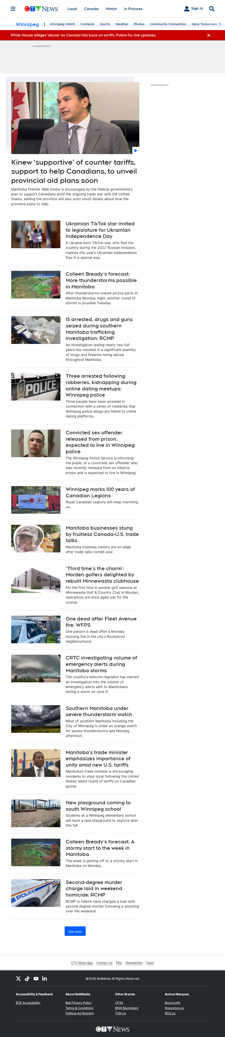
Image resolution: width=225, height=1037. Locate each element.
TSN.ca (120, 1013)
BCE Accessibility (28, 1003)
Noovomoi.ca (174, 1008)
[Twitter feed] (18, 978)
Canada (91, 9)
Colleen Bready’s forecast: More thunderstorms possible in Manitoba (101, 280)
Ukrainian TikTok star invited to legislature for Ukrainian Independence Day (100, 230)
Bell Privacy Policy (78, 1003)
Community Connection (168, 24)
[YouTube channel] (36, 978)
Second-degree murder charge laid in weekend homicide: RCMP (94, 888)
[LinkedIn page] (44, 978)
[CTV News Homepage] (41, 8)
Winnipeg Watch (62, 24)
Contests (87, 24)
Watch (111, 9)
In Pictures (133, 9)
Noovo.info (172, 1003)
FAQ (119, 963)
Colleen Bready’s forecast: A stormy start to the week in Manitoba (100, 848)
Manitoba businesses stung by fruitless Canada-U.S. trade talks (102, 534)
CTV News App (82, 963)
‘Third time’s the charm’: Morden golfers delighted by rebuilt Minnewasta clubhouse (102, 575)
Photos (139, 24)
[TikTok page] (27, 978)
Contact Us (104, 963)
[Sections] (13, 8)
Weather (122, 24)
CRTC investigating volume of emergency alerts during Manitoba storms (101, 664)
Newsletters (134, 963)
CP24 (119, 1003)
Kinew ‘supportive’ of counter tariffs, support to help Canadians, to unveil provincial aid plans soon (74, 171)
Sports (105, 24)
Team (150, 963)
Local (72, 9)
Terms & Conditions (79, 1008)
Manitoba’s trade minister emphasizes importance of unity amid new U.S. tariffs (98, 758)
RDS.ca (170, 1013)
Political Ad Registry (79, 1013)
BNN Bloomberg (126, 1008)
